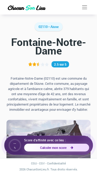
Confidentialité (56, 163)
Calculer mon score (54, 148)
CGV (42, 163)
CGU (34, 163)
